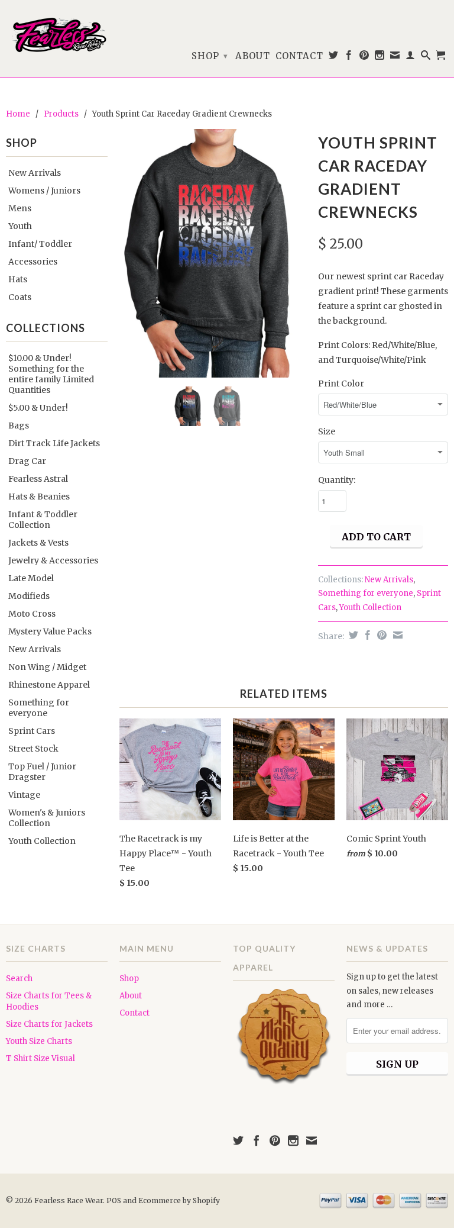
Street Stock (33, 748)
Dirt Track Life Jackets (54, 443)
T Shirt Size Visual (40, 1058)
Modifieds (29, 596)
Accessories (32, 261)
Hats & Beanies (39, 496)
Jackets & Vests (38, 542)
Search (19, 979)
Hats (17, 279)
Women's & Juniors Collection (46, 818)
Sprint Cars (31, 731)
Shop (210, 56)
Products (61, 114)
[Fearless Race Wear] (57, 35)
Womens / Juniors (44, 190)
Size (326, 431)
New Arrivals (34, 172)
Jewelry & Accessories (53, 560)
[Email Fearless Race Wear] (395, 57)
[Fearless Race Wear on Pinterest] (364, 57)
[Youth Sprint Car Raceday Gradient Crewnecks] (212, 253)
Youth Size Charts (39, 1041)
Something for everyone (38, 707)
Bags (18, 425)
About (252, 56)
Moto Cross (32, 613)
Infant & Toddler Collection (42, 519)
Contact (299, 56)
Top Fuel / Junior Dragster (42, 771)
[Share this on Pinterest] (380, 635)
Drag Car (27, 461)
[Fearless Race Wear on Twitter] (334, 57)
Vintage (24, 794)
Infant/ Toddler (40, 243)
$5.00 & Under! (38, 407)
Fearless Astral (38, 478)
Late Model (31, 578)
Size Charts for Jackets (49, 1024)
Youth (20, 226)
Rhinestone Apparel (49, 684)
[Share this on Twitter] (352, 635)
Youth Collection (42, 841)
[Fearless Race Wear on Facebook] (349, 57)
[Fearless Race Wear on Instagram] (380, 57)
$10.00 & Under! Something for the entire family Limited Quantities (51, 374)
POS (113, 1200)
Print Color (341, 383)
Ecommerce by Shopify (179, 1200)
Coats (19, 297)
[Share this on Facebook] (366, 635)
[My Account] (411, 57)
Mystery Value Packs (50, 631)
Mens (19, 208)
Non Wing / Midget (47, 667)
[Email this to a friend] (396, 635)
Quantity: (336, 480)
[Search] (426, 57)
